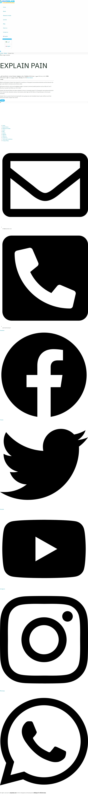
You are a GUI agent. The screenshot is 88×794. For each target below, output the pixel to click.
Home (4, 7)
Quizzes (5, 19)
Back (2, 100)
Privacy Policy (5, 140)
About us (5, 28)
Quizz (3, 130)
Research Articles (7, 15)
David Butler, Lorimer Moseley (9, 76)
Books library (5, 127)
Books (4, 11)
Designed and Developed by (33, 793)
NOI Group (31, 76)
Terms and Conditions (7, 139)
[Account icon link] (0, 51)
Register (4, 134)
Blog (4, 24)
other (22, 76)
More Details (30, 78)
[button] (0, 50)
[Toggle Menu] (7, 39)
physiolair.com (13, 793)
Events (4, 133)
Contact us (5, 32)
